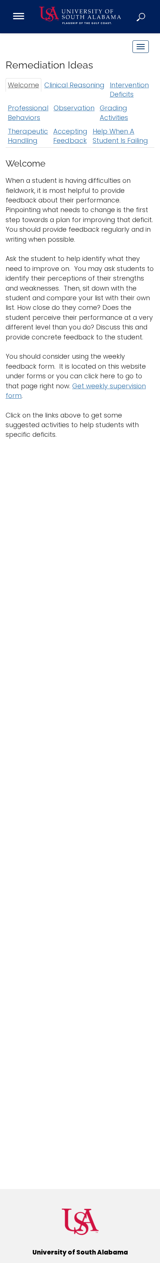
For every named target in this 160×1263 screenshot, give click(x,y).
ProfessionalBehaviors (28, 112)
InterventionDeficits (129, 89)
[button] (141, 16)
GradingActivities (114, 112)
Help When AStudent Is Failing (120, 136)
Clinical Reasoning (74, 85)
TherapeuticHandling (28, 136)
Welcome (23, 85)
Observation (74, 108)
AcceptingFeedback (70, 136)
